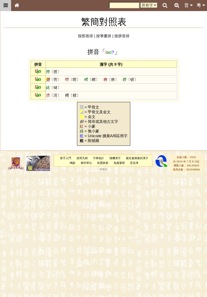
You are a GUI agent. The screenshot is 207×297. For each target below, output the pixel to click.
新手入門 (65, 158)
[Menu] (5, 5)
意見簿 (134, 162)
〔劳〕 (53, 79)
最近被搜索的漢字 (137, 158)
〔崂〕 (91, 79)
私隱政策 (102, 162)
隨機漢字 (115, 158)
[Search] (164, 5)
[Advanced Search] (176, 5)
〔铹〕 (130, 79)
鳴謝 (72, 162)
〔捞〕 (53, 71)
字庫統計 (98, 158)
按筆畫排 (103, 36)
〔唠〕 (72, 79)
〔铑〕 (53, 87)
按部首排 (85, 36)
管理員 (103, 169)
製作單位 (86, 162)
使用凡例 (82, 158)
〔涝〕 (53, 95)
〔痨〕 (111, 79)
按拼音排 (122, 36)
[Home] (16, 5)
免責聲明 (119, 162)
